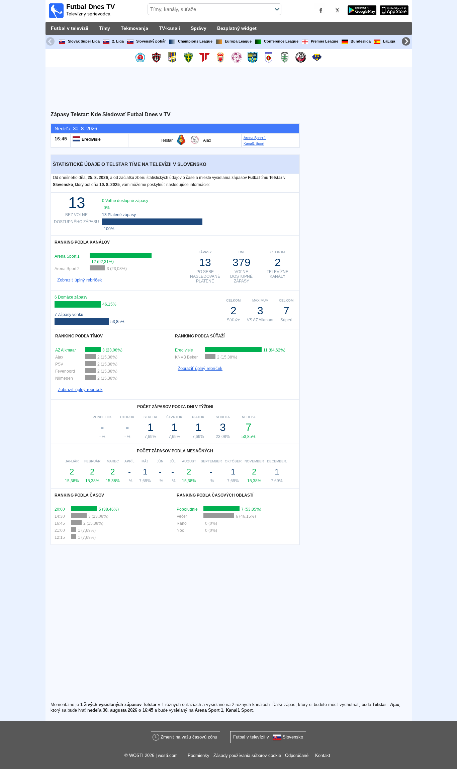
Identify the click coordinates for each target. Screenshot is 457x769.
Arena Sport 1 (255, 138)
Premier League (324, 41)
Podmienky (198, 755)
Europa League (238, 41)
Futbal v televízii (69, 28)
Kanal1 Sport (254, 143)
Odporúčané (296, 755)
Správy (198, 28)
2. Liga (118, 41)
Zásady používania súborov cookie (247, 755)
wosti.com (168, 755)
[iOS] (394, 11)
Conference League (281, 41)
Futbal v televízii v (268, 737)
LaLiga (389, 41)
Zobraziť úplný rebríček (79, 279)
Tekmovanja (134, 28)
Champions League (195, 41)
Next (407, 42)
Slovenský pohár (151, 41)
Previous (51, 42)
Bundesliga (361, 41)
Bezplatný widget (237, 28)
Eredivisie (91, 139)
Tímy (104, 28)
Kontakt (322, 755)
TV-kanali (169, 28)
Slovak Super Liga (84, 41)
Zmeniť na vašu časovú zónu (189, 737)
